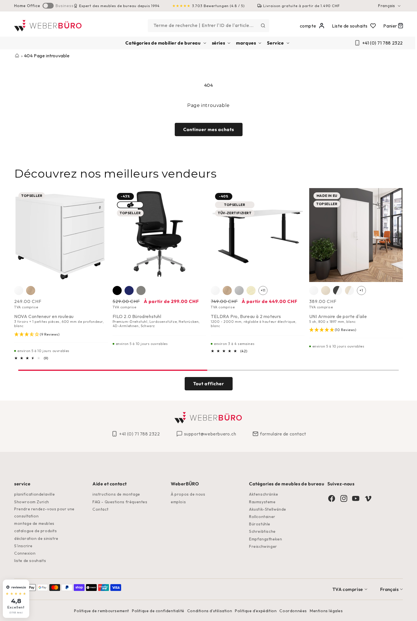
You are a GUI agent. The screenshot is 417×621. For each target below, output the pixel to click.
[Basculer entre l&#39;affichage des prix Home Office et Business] (48, 6)
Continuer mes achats (208, 129)
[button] (165, 43)
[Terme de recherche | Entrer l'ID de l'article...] (263, 25)
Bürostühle (259, 524)
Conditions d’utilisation (209, 610)
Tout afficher (208, 383)
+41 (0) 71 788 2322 (382, 43)
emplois (178, 501)
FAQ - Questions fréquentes (120, 501)
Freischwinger (263, 546)
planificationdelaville (34, 494)
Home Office (27, 5)
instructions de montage (116, 494)
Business (65, 5)
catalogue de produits (35, 530)
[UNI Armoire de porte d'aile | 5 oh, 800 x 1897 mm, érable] (325, 290)
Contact (100, 509)
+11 (263, 290)
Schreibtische (262, 531)
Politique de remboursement (101, 610)
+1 (361, 290)
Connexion (24, 553)
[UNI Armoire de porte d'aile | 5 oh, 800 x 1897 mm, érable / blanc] (349, 290)
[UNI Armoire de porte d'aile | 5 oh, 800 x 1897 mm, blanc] (313, 290)
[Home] (48, 25)
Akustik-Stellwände (267, 509)
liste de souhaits (30, 560)
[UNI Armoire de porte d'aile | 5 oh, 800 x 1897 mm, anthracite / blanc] (337, 290)
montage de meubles (34, 523)
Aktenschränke (263, 494)
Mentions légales (326, 610)
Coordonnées (293, 610)
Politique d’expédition (256, 610)
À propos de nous (188, 494)
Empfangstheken (265, 539)
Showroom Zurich (31, 501)
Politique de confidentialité (158, 610)
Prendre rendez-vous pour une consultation (44, 512)
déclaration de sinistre (36, 538)
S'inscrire (23, 545)
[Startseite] (17, 55)
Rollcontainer (262, 516)
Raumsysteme (262, 501)
